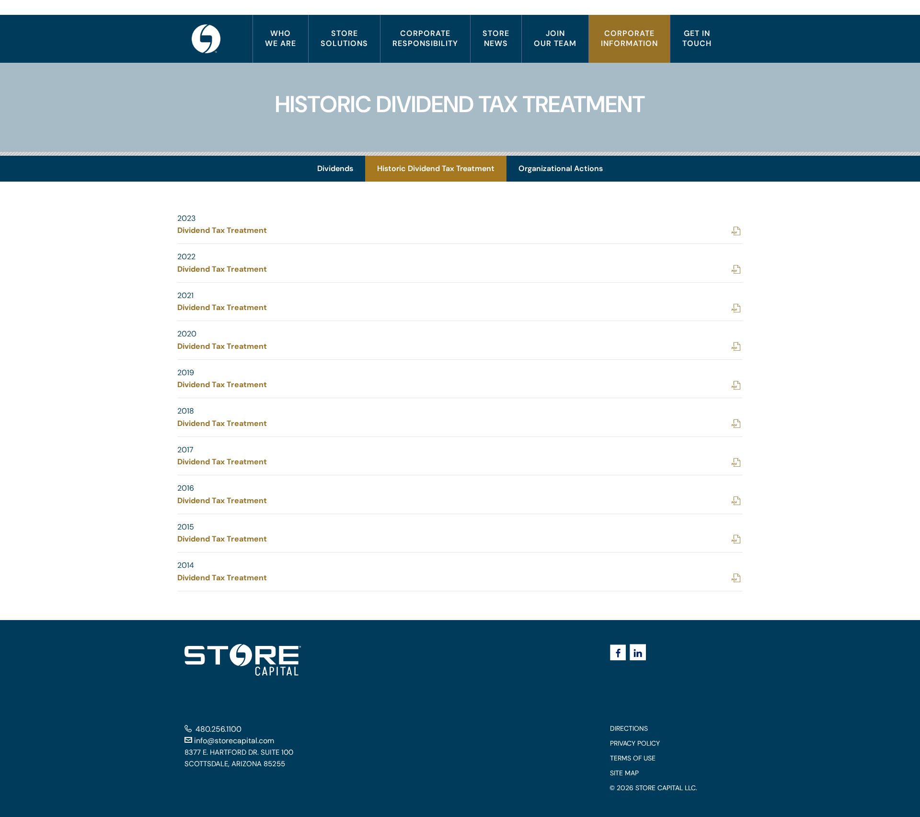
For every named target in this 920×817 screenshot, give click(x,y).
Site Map (639, 773)
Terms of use (647, 758)
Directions (643, 729)
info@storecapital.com (233, 741)
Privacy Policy (649, 743)
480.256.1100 (219, 729)
